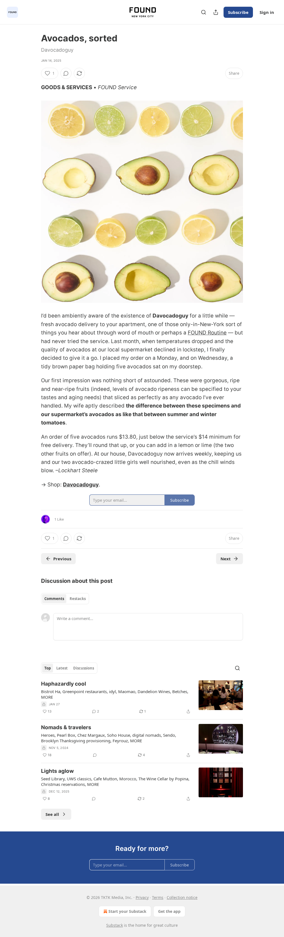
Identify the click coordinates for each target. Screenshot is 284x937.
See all (52, 814)
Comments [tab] (54, 598)
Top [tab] (47, 668)
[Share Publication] (215, 12)
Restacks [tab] (78, 598)
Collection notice (182, 897)
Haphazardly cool (63, 684)
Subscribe (238, 12)
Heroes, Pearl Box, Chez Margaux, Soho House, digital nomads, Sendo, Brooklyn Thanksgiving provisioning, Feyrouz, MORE (108, 737)
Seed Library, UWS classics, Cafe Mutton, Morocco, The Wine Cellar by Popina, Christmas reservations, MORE (115, 781)
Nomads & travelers (66, 727)
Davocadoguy (81, 484)
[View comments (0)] (66, 73)
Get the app (169, 911)
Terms (157, 897)
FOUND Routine (207, 332)
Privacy (142, 897)
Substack (114, 925)
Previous (62, 558)
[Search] (203, 12)
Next (225, 558)
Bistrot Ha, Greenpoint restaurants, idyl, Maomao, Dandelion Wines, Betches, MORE (114, 694)
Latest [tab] (62, 668)
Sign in (267, 12)
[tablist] (65, 598)
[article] (142, 697)
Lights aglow (57, 771)
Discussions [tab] (83, 668)
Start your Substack (127, 911)
